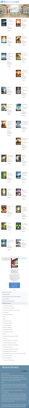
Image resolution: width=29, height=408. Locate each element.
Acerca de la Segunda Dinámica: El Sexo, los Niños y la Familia (10, 125)
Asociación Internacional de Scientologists (12, 396)
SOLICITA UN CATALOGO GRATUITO (14, 285)
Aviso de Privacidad (4, 406)
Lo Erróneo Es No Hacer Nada (25, 72)
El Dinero (9, 223)
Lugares (16, 390)
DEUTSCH (3, 379)
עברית (7, 377)
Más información (7, 390)
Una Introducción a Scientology (8, 301)
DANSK (22, 375)
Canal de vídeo (23, 384)
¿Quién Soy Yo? (21, 387)
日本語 (10, 377)
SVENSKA (14, 379)
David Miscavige (4, 395)
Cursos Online (15, 387)
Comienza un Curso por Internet (12, 395)
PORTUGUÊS (18, 380)
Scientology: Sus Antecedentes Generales (25, 107)
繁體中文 (17, 377)
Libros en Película (5, 298)
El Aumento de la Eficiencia (8, 314)
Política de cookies (11, 406)
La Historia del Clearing (24, 54)
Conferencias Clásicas (6, 303)
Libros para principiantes (7, 292)
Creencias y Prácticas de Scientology (14, 384)
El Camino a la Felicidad (5, 398)
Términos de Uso (18, 406)
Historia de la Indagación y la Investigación (25, 140)
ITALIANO (13, 380)
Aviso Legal (23, 406)
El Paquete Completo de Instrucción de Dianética (11, 296)
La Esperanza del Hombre (10, 156)
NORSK (10, 379)
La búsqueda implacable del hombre (25, 173)
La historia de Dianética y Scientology (10, 22)
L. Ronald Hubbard (4, 384)
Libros (12, 387)
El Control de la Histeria (25, 223)
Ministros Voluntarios (22, 385)
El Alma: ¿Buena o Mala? (24, 157)
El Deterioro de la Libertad (7, 329)
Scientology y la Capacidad (8, 347)
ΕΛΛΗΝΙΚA (9, 380)
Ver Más (9, 30)
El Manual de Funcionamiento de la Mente (25, 123)
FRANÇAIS (3, 377)
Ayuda (23, 240)
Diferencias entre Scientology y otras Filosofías (10, 56)
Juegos (8, 87)
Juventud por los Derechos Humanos (15, 399)
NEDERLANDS (22, 377)
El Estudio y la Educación (24, 37)
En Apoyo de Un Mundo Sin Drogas (15, 398)
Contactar (12, 390)
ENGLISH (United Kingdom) (15, 375)
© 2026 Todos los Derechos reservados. (14, 404)
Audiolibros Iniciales (6, 294)
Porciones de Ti (9, 189)
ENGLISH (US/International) (6, 375)
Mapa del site (20, 390)
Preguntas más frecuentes (5, 387)
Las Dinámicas (9, 37)
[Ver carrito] (27, 407)
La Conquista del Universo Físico (10, 241)
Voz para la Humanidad (15, 385)
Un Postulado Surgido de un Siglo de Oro (24, 209)
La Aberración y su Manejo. (25, 190)
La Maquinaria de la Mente (10, 173)
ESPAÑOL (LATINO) (20, 379)
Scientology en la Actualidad (5, 385)
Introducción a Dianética (24, 20)
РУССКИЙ (14, 377)
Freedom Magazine (23, 396)
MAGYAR (7, 379)
